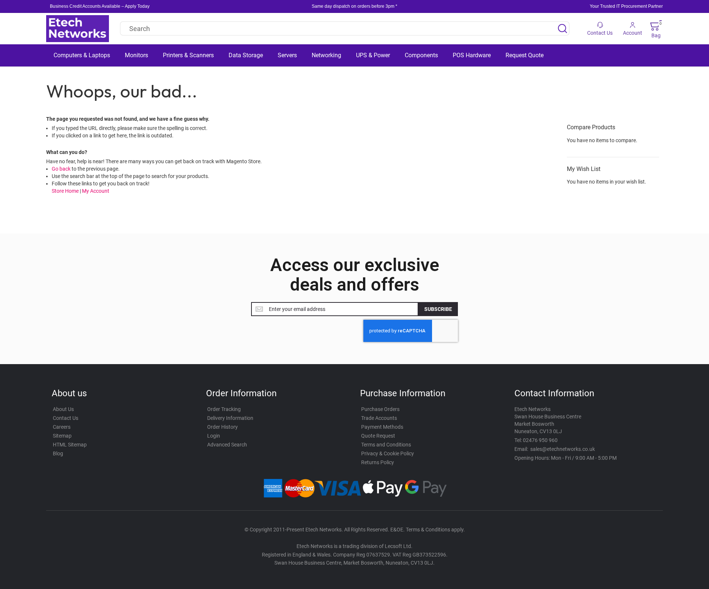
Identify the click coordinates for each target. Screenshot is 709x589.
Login (213, 436)
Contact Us (65, 418)
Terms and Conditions (386, 445)
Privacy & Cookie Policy (387, 453)
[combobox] (344, 28)
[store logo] (77, 28)
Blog (58, 453)
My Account (95, 191)
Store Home (65, 191)
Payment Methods (382, 427)
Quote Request (378, 436)
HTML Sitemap (70, 445)
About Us (63, 409)
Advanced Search (227, 445)
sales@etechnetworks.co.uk (562, 449)
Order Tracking (224, 409)
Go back (61, 169)
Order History (222, 427)
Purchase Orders (380, 409)
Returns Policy (377, 462)
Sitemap (62, 436)
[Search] (562, 28)
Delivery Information (230, 418)
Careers (62, 427)
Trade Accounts (379, 418)
